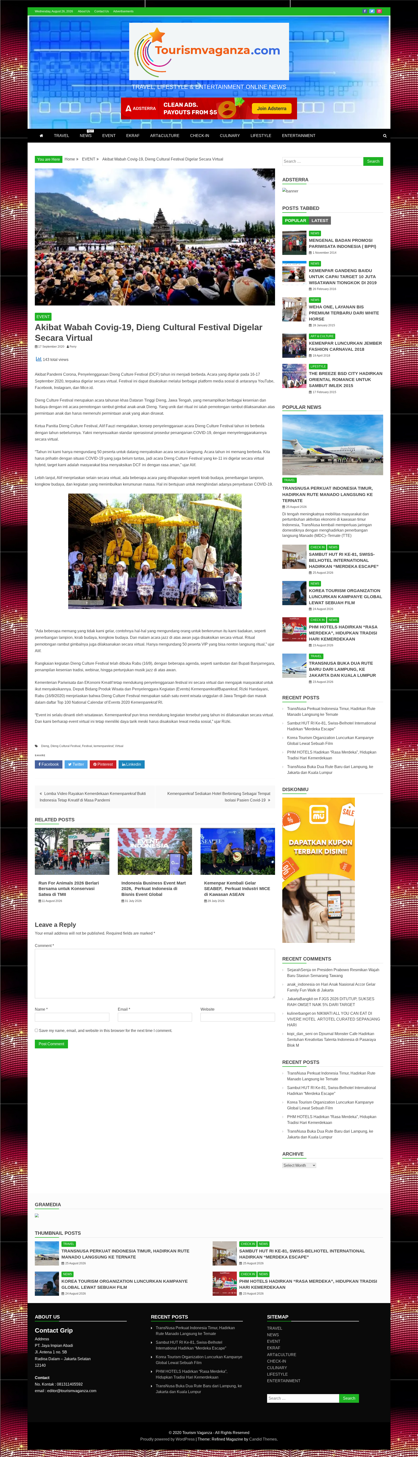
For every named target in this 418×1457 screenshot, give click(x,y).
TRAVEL (61, 136)
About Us (84, 11)
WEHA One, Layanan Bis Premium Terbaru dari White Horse (344, 313)
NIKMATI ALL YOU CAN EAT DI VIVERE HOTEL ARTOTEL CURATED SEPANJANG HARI (333, 1019)
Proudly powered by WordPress (168, 1439)
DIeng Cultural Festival (66, 746)
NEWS (86, 134)
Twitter (372, 11)
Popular (295, 220)
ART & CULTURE (322, 336)
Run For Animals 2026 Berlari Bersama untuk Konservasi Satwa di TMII (68, 889)
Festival (87, 746)
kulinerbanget (299, 1013)
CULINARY (230, 136)
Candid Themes (263, 1439)
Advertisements (123, 11)
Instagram (379, 11)
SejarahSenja (299, 970)
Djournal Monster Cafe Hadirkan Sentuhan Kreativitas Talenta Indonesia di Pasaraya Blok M (331, 1039)
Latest (320, 220)
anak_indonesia (301, 984)
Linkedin (133, 764)
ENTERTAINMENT (298, 136)
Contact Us (101, 11)
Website (208, 1009)
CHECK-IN (199, 136)
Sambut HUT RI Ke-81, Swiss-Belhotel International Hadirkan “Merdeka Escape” (344, 560)
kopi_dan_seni (300, 1034)
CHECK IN (318, 547)
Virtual (119, 746)
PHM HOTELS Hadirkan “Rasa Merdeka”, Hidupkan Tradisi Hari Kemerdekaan (343, 633)
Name (41, 1009)
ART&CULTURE (164, 136)
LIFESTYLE (261, 136)
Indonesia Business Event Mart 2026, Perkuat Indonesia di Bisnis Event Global (153, 889)
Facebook (364, 11)
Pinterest (105, 764)
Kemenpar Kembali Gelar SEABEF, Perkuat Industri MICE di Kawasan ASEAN (237, 889)
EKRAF (133, 136)
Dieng (45, 746)
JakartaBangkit (300, 999)
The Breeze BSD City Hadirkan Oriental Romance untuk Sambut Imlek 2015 (345, 379)
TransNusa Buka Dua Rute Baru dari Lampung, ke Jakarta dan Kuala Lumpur (342, 669)
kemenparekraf (103, 746)
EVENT (109, 136)
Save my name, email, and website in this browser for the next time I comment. (105, 1031)
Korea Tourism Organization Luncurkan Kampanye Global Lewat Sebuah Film (345, 596)
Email (124, 1009)
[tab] (295, 220)
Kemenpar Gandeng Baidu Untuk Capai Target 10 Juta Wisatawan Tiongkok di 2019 (343, 276)
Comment (44, 946)
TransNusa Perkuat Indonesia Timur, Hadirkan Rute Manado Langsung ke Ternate (327, 494)
